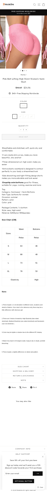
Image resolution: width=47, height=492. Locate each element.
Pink (23, 106)
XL (31, 116)
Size (23, 112)
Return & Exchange (23, 376)
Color (23, 101)
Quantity (23, 126)
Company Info (23, 449)
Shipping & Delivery (23, 371)
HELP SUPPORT (23, 454)
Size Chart (23, 367)
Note (23, 380)
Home (23, 75)
